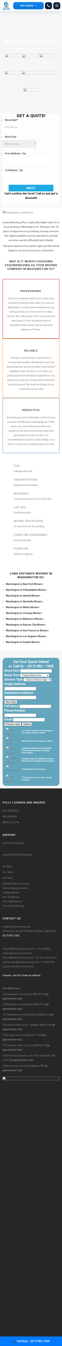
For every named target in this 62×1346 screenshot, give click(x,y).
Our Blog (7, 866)
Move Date (11, 120)
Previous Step (13, 724)
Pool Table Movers (13, 901)
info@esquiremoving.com (17, 926)
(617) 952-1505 (11, 935)
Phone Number (14, 710)
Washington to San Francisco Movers (27, 630)
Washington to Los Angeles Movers (26, 636)
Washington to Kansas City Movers (26, 624)
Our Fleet (7, 878)
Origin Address (15, 684)
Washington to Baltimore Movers (25, 619)
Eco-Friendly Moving (13, 906)
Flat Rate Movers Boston (16, 883)
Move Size (10, 136)
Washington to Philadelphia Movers (26, 589)
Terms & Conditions (13, 843)
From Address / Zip (15, 153)
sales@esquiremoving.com (25, 962)
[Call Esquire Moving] (48, 5)
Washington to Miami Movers (22, 607)
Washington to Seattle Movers (23, 642)
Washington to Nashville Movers (24, 601)
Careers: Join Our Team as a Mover (22, 975)
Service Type (13, 679)
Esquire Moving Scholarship (17, 854)
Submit (26, 724)
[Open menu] (56, 5)
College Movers (11, 892)
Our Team (8, 872)
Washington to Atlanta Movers (23, 595)
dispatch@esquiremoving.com (19, 948)
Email (8, 719)
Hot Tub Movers (11, 897)
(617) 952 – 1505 (41, 666)
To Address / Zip (14, 170)
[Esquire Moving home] (7, 5)
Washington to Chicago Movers (24, 613)
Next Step (11, 702)
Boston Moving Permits (15, 888)
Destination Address (18, 693)
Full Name (11, 706)
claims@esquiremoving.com (18, 957)
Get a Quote (26, 5)
